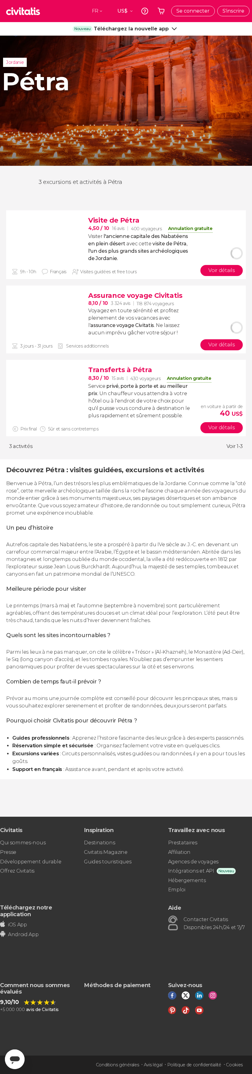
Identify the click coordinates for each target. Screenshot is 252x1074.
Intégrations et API (191, 871)
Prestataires (182, 843)
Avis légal (153, 1065)
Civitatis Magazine (105, 852)
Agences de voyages (193, 862)
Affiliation (179, 852)
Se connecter (193, 11)
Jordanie (15, 62)
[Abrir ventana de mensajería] (15, 1059)
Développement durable (30, 862)
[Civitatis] (23, 11)
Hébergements (187, 880)
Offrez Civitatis (17, 871)
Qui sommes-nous (22, 843)
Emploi (176, 890)
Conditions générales (117, 1065)
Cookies (234, 1065)
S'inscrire (233, 11)
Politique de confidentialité (194, 1065)
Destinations (99, 843)
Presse (8, 852)
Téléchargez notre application (26, 911)
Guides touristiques (107, 862)
